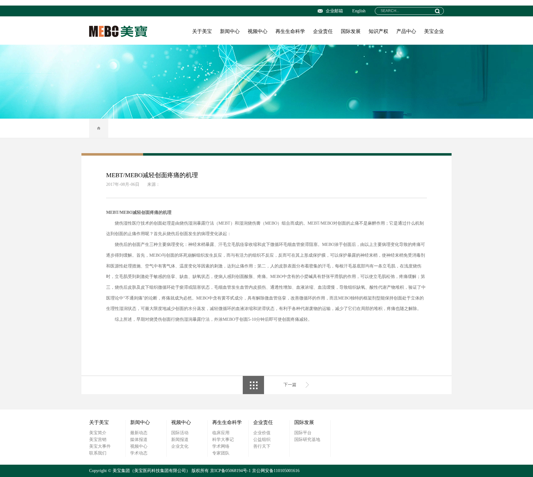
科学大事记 (223, 439)
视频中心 (257, 31)
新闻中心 (230, 31)
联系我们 (97, 453)
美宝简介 (97, 432)
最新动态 (138, 432)
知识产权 (378, 31)
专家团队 (220, 453)
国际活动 (179, 432)
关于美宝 (202, 31)
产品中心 (406, 31)
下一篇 (289, 384)
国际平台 (303, 432)
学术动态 (138, 453)
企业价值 (262, 432)
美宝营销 (97, 439)
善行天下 (262, 446)
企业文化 (179, 446)
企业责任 (323, 31)
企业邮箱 (334, 11)
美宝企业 (434, 31)
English (359, 11)
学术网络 (220, 446)
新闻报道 (179, 439)
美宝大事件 (100, 446)
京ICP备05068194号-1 (230, 470)
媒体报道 (138, 439)
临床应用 (220, 432)
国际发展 (351, 31)
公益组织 (262, 439)
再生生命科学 (290, 31)
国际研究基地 (307, 439)
